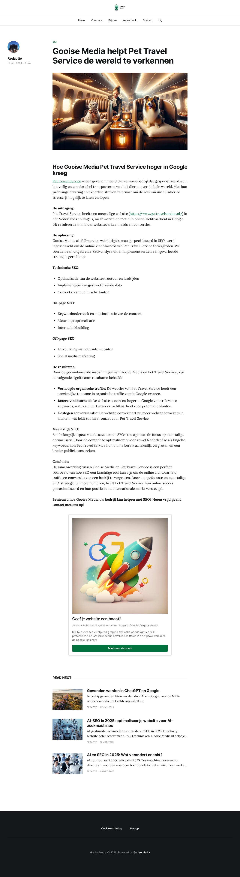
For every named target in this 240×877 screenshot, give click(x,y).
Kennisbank (130, 20)
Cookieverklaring (111, 828)
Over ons (96, 20)
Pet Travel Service (66, 181)
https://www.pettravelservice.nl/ (156, 213)
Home (81, 20)
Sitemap (134, 828)
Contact (147, 20)
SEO (54, 42)
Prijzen (112, 20)
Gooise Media (142, 852)
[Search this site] (160, 20)
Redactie (15, 58)
